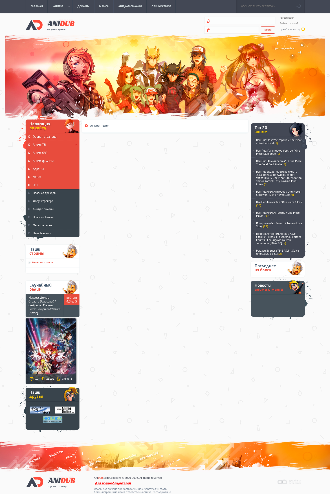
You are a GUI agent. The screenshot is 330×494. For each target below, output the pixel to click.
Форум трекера (43, 201)
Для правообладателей (113, 483)
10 (36, 378)
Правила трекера (44, 193)
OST (35, 185)
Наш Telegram (42, 233)
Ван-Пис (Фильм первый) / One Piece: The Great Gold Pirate (279, 163)
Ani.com (101, 477)
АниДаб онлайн (43, 209)
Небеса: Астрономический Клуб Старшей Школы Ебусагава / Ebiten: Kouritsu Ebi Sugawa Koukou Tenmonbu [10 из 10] (278, 238)
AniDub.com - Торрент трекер (50, 25)
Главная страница (45, 136)
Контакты (56, 454)
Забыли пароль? (289, 23)
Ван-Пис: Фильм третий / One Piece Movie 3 (278, 214)
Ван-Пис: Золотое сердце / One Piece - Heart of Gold (279, 142)
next (303, 141)
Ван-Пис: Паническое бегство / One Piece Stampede (278, 152)
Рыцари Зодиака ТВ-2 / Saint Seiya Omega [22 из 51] (277, 252)
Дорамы (38, 169)
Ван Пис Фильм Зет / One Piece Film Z (279, 204)
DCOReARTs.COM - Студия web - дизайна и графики (289, 481)
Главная (35, 460)
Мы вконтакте (42, 225)
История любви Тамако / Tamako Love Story (279, 225)
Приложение (148, 456)
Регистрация (287, 18)
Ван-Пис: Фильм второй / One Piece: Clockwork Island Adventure (278, 193)
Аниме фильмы (43, 161)
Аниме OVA (40, 153)
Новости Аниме (43, 217)
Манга (37, 177)
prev (303, 146)
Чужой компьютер (290, 29)
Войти (267, 29)
